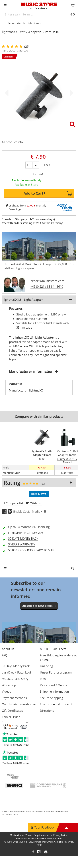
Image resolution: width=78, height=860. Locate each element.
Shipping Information (54, 692)
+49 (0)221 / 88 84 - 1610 (46, 287)
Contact (29, 835)
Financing (46, 666)
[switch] (23, 727)
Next (70, 92)
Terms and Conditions (51, 838)
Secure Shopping (51, 698)
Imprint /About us (43, 835)
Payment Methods (14, 698)
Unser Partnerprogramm (57, 672)
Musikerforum (17, 835)
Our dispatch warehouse (19, 704)
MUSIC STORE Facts (53, 649)
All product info (12, 142)
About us (8, 649)
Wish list (36, 503)
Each (47, 164)
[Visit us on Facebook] (33, 851)
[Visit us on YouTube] (46, 851)
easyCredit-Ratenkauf (16, 672)
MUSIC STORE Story (15, 679)
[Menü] (26, 723)
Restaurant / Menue (53, 685)
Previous (7, 92)
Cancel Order (11, 717)
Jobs (43, 679)
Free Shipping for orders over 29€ (58, 657)
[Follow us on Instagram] (39, 851)
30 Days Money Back (16, 666)
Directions (47, 711)
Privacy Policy (60, 835)
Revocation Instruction (27, 838)
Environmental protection (57, 704)
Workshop (9, 685)
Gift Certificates (12, 711)
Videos (6, 692)
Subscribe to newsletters (37, 605)
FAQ (4, 655)
